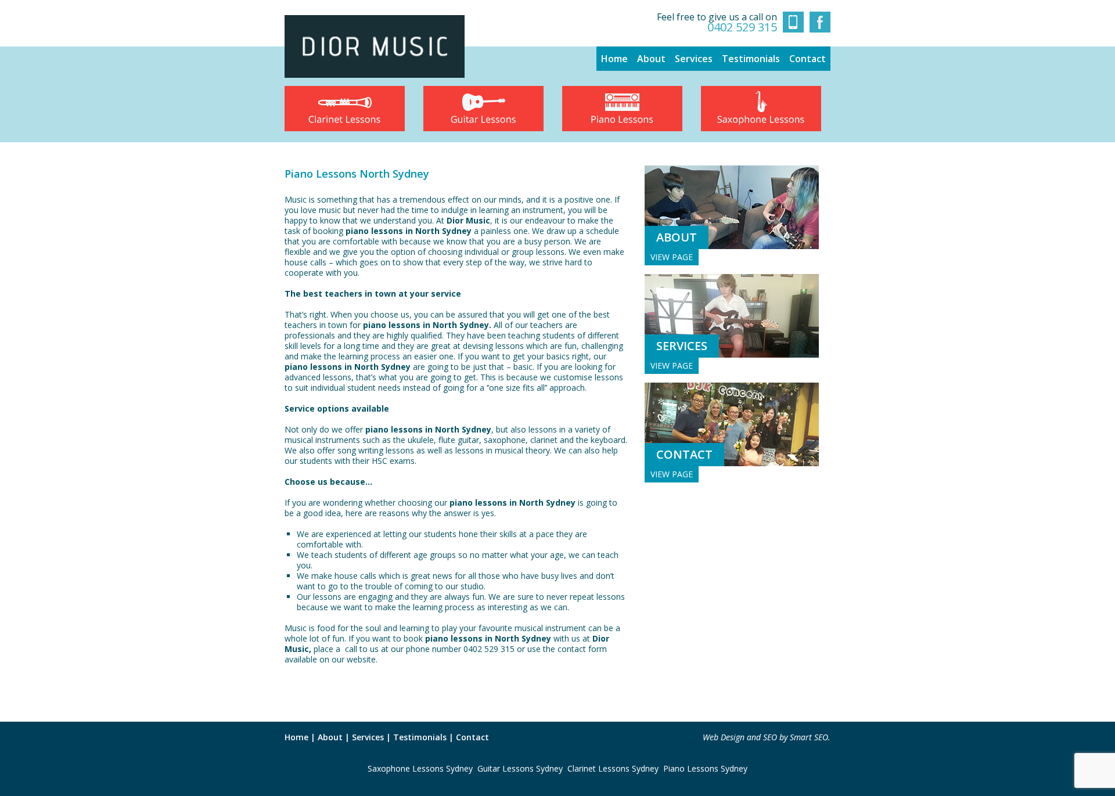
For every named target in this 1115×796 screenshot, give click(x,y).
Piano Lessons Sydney (705, 768)
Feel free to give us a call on (717, 22)
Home (614, 58)
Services (694, 58)
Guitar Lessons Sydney (520, 768)
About (651, 58)
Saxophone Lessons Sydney (420, 768)
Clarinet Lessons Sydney (613, 768)
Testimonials (751, 58)
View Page (671, 256)
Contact (807, 58)
